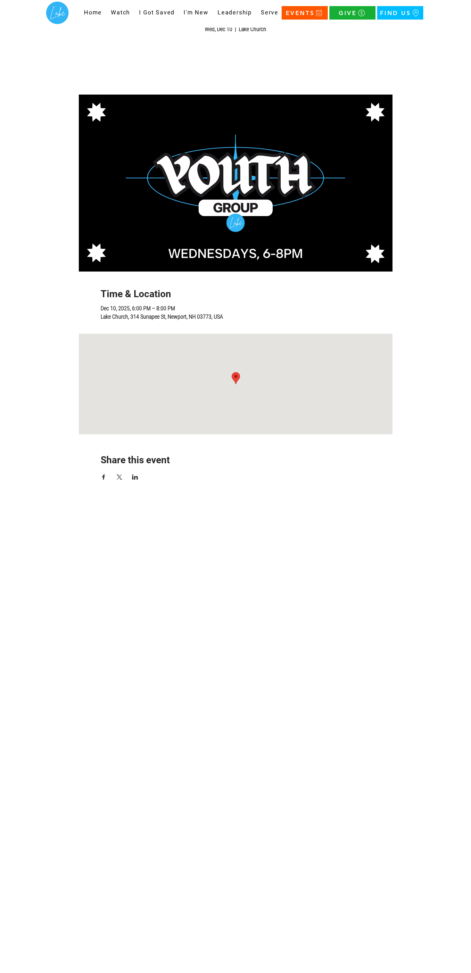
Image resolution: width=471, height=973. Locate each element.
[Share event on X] (119, 477)
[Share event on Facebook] (104, 477)
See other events (235, 65)
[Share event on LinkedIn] (135, 477)
